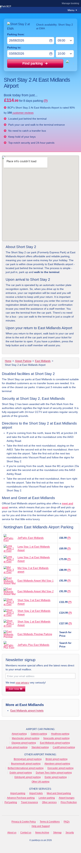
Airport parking (19, 733)
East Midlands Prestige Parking (35, 634)
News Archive (42, 832)
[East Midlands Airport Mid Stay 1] (10, 580)
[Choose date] (51, 40)
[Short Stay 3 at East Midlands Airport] (10, 602)
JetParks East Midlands (31, 537)
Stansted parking (40, 747)
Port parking (11, 802)
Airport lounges (66, 797)
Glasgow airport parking (23, 742)
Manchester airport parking (25, 738)
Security (70, 832)
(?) (45, 100)
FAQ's (67, 821)
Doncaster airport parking (60, 768)
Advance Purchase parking (21, 797)
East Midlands (43, 361)
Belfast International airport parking (26, 768)
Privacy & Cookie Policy (23, 821)
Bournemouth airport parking (25, 763)
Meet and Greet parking (59, 793)
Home (8, 361)
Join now (13, 688)
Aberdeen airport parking (57, 763)
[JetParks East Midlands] (10, 538)
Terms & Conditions (50, 821)
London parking (47, 797)
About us (11, 832)
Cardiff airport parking (64, 747)
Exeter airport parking (56, 777)
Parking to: (14, 47)
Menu (71, 10)
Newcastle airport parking (56, 738)
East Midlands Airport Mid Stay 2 (35, 591)
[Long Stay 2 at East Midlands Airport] (10, 559)
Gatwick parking (39, 733)
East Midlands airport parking (55, 742)
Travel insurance (29, 802)
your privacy (22, 682)
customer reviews (23, 112)
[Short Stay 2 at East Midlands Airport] (10, 612)
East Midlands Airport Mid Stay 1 (35, 580)
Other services (49, 802)
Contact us (25, 832)
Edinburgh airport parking (28, 777)
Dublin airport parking (21, 772)
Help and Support (41, 826)
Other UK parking (40, 781)
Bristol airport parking (56, 759)
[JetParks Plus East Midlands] (10, 645)
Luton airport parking (17, 747)
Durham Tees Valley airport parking (54, 772)
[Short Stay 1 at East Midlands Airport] (10, 623)
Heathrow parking (60, 733)
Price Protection (69, 802)
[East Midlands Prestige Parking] (10, 634)
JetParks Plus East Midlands (33, 644)
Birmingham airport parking (28, 759)
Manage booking (70, 3)
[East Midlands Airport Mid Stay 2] (10, 591)
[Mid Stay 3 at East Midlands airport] (10, 570)
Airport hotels (36, 793)
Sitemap (57, 832)
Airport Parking (23, 361)
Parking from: (15, 34)
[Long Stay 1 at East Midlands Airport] (10, 548)
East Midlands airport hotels (27, 710)
